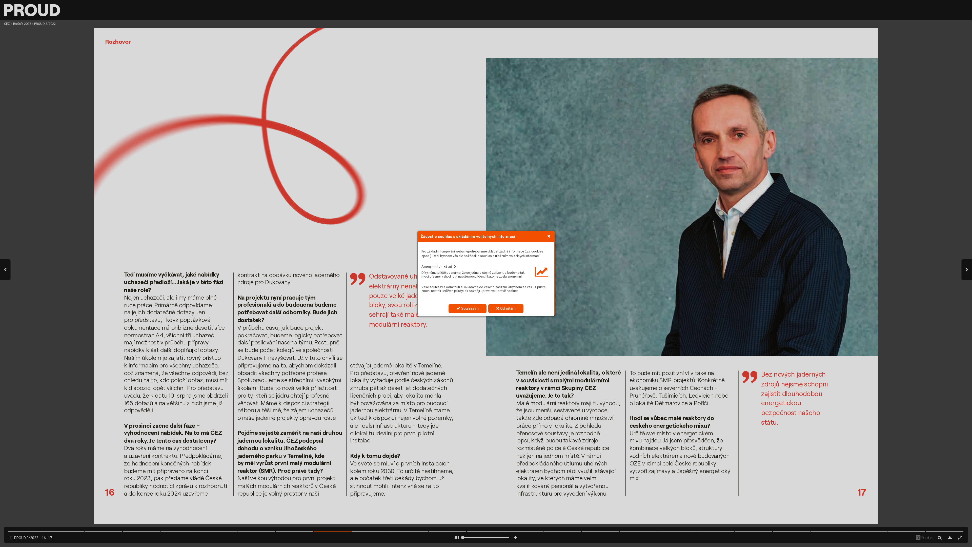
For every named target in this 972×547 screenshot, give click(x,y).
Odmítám (507, 308)
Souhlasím (469, 308)
